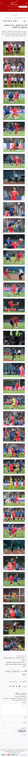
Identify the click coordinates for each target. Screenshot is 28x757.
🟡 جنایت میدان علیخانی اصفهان (13, 9)
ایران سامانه (10, 752)
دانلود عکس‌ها (12, 681)
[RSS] (5, 755)
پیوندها (25, 754)
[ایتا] (11, 21)
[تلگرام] (17, 21)
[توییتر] (7, 21)
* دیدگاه (24, 702)
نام (25, 717)
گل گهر (24, 674)
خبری (13, 15)
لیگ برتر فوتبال (15, 671)
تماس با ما (22, 754)
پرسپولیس (8, 671)
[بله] (15, 21)
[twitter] (19, 686)
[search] (1, 2)
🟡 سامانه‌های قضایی (23, 9)
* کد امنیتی (23, 728)
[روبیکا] (3, 21)
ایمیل (24, 722)
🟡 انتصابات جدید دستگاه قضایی (12, 6)
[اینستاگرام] (9, 21)
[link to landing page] (14, 2)
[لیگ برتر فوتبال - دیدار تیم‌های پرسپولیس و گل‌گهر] (14, 48)
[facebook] (16, 686)
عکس (16, 15)
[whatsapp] (10, 686)
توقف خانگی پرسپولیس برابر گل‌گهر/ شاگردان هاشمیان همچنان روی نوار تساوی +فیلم (15, 664)
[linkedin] (13, 686)
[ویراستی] (5, 21)
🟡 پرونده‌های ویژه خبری (23, 6)
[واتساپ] (13, 21)
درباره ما (18, 754)
